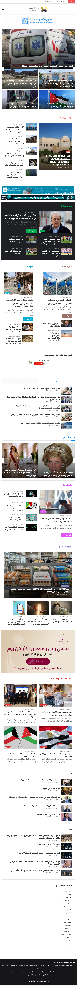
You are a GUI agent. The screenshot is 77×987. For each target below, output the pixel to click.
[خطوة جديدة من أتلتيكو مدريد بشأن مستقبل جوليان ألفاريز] (66, 251)
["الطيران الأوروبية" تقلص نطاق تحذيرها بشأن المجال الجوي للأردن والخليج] (66, 333)
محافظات (68, 937)
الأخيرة (57, 381)
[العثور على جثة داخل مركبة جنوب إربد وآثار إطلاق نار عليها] (38, 49)
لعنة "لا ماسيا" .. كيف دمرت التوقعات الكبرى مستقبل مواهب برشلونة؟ (50, 241)
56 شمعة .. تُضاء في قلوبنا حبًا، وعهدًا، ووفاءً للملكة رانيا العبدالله (34, 797)
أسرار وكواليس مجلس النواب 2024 (40, 975)
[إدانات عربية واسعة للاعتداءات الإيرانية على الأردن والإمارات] (57, 100)
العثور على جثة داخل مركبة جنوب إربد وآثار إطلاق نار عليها (47, 66)
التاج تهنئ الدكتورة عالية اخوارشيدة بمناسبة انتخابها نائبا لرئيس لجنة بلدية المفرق (33, 398)
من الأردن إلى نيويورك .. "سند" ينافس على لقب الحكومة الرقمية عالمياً (16, 622)
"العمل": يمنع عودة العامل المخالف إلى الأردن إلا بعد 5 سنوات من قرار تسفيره (58, 83)
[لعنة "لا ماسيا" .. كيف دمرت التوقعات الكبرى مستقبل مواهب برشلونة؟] (66, 239)
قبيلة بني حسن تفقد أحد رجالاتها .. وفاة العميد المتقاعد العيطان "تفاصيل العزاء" (35, 863)
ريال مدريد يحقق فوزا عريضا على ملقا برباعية (14, 252)
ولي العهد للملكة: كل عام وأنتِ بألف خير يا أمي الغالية (57, 713)
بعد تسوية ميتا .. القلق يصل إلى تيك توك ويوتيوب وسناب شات (14, 496)
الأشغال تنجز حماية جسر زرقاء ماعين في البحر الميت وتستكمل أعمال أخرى (20, 83)
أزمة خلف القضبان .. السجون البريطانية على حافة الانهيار (16, 141)
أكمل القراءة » (31, 231)
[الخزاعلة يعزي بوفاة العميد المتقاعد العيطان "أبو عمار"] (66, 855)
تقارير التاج (15, 971)
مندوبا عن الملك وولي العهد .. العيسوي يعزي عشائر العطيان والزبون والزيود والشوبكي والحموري (33, 837)
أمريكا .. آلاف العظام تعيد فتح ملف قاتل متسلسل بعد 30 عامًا (13, 341)
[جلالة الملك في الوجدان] (66, 791)
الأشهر (20, 381)
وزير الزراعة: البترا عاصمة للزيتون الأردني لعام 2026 (40, 423)
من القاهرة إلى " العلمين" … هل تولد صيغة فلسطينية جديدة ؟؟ (35, 805)
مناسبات (68, 944)
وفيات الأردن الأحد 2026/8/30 (48, 844)
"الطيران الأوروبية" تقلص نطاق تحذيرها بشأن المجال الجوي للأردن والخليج (53, 337)
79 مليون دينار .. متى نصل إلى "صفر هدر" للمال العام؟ (62, 620)
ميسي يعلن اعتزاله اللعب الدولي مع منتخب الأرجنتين (14, 164)
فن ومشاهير (67, 931)
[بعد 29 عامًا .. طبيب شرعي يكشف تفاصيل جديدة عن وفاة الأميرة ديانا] (56, 460)
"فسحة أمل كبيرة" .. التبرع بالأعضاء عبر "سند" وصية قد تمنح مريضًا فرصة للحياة (38, 622)
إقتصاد (69, 894)
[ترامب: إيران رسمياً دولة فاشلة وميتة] (66, 323)
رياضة (69, 919)
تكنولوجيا (68, 913)
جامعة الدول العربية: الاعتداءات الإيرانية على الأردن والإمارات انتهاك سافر (15, 176)
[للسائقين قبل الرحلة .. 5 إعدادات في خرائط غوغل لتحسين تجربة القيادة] (31, 505)
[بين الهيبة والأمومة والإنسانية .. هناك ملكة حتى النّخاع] (66, 782)
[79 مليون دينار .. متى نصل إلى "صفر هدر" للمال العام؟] (61, 608)
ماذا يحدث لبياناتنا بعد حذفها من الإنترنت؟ (16, 518)
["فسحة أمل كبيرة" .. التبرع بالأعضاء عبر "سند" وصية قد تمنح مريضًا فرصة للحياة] (37, 608)
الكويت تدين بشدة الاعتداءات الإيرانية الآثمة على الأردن (22, 755)
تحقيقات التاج (67, 906)
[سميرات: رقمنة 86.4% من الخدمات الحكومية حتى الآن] (31, 527)
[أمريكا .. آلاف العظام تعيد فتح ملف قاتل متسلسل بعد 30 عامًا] (27, 338)
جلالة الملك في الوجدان (50, 788)
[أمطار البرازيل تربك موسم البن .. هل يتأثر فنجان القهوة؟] (27, 327)
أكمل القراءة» (67, 316)
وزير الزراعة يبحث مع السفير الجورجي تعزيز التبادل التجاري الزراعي (35, 414)
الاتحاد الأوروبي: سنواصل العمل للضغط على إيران (59, 301)
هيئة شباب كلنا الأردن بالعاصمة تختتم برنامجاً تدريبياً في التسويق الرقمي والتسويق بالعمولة (35, 407)
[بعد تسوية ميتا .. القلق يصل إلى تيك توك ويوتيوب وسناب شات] (31, 493)
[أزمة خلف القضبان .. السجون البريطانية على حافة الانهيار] (31, 139)
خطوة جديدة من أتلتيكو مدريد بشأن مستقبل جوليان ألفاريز (50, 253)
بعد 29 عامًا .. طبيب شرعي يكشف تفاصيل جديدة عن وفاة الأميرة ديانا (57, 474)
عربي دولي (68, 928)
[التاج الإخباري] (38, 9)
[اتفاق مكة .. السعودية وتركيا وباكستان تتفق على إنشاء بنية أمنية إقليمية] (31, 127)
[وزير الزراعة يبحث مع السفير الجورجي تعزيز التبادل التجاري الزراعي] (66, 417)
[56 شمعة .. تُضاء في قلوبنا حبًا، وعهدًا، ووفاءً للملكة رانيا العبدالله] (66, 799)
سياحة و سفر (67, 922)
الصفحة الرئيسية (59, 971)
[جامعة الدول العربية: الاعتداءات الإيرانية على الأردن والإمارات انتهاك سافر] (31, 172)
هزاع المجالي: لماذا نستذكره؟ (48, 814)
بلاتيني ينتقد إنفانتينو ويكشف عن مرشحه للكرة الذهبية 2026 (20, 217)
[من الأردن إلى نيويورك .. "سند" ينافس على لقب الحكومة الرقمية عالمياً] (19, 608)
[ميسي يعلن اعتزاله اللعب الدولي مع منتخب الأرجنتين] (33, 162)
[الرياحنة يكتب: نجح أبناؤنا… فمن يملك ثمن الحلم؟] (66, 391)
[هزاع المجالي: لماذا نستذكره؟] (66, 817)
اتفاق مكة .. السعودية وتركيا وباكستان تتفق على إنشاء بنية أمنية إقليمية (14, 129)
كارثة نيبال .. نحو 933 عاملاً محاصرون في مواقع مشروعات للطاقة (19, 303)
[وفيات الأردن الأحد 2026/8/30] (66, 846)
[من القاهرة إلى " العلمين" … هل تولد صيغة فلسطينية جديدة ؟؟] (66, 808)
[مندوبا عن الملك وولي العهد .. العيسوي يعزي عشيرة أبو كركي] (66, 872)
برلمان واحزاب (66, 900)
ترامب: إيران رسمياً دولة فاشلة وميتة (51, 325)
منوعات (69, 947)
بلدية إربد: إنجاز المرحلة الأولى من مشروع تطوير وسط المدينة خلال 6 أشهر (14, 153)
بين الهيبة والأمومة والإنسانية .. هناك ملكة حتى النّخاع (38, 779)
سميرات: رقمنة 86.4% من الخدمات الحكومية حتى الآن (14, 528)
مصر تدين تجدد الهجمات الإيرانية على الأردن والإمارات (56, 755)
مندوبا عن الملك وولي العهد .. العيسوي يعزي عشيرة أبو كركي (35, 870)
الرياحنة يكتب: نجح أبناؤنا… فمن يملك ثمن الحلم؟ (41, 388)
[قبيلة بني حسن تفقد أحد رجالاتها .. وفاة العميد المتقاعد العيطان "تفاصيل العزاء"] (66, 864)
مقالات (69, 940)
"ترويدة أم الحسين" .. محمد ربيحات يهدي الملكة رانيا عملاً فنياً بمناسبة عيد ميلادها (20, 472)
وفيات (69, 950)
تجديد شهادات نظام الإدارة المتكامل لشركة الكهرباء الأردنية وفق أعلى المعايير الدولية (20, 714)
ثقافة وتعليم (67, 910)
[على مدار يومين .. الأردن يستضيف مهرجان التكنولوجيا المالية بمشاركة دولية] (55, 146)
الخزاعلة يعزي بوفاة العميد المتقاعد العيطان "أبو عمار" (38, 853)
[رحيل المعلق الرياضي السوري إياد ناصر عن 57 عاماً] (31, 239)
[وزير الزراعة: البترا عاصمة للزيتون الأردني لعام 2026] (66, 425)
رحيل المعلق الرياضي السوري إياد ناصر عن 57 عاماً (14, 240)
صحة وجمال (67, 925)
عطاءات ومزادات (66, 934)
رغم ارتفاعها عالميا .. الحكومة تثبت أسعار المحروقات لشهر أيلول (20, 105)
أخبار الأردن (67, 891)
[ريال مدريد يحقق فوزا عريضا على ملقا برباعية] (31, 251)
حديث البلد (68, 916)
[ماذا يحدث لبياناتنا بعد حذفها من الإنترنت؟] (31, 517)
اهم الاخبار (68, 903)
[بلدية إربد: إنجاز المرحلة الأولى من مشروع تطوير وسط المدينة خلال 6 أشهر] (31, 151)
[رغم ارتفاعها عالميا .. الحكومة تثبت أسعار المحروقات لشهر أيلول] (20, 100)
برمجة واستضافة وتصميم (43, 981)
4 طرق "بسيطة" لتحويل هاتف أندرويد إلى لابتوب (56, 520)
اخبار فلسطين (67, 897)
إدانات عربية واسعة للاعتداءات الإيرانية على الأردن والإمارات (59, 105)
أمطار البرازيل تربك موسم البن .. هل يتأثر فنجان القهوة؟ (13, 329)
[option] (38, 69)
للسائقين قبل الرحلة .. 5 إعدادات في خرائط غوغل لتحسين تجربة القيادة (15, 508)
